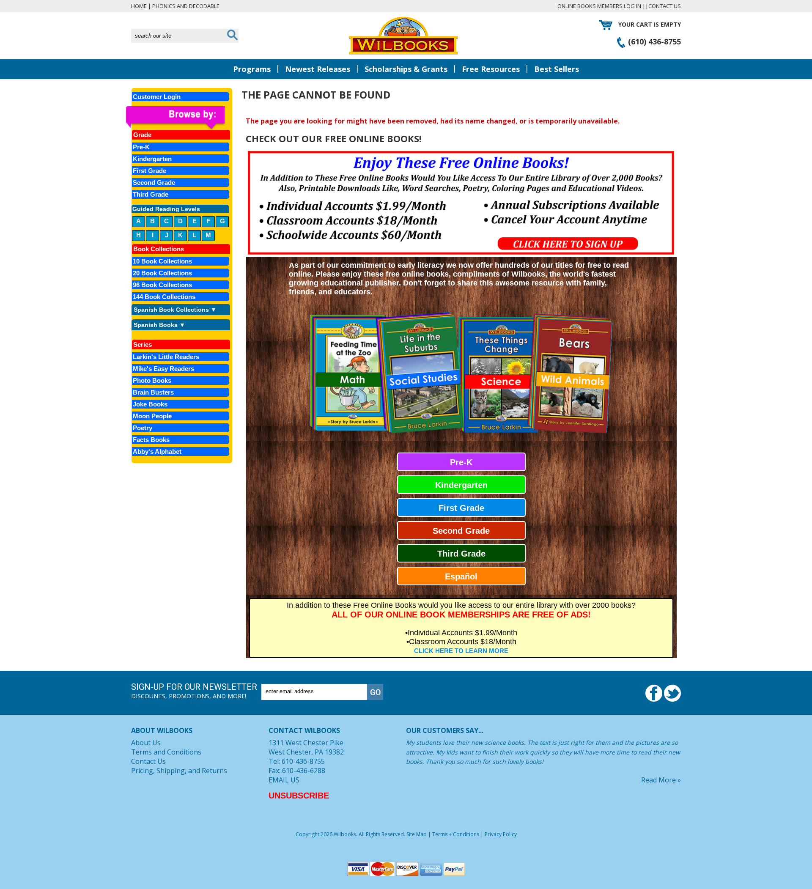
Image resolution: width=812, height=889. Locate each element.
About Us (146, 742)
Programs (252, 69)
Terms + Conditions (455, 834)
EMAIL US (284, 780)
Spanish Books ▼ (159, 324)
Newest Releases (317, 69)
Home (139, 6)
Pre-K (461, 462)
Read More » (661, 780)
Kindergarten (461, 485)
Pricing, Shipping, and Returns (179, 770)
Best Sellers (556, 69)
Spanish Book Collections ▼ (175, 309)
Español (461, 576)
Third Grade (461, 553)
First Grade (461, 508)
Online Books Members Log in (599, 6)
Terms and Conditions (166, 752)
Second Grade (461, 530)
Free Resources (491, 69)
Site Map (416, 834)
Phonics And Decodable (185, 6)
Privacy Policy (501, 834)
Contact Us (664, 6)
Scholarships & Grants (406, 69)
